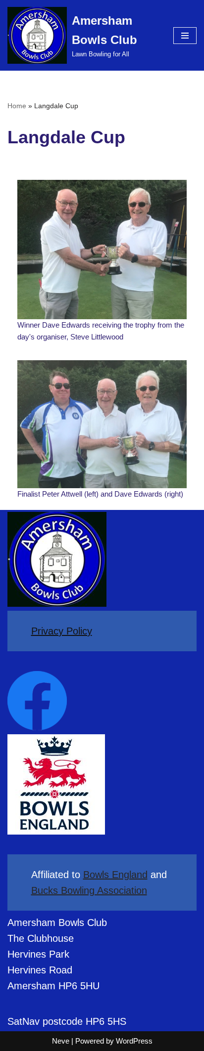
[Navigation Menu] (185, 35)
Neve (60, 1041)
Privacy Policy (61, 631)
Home (16, 106)
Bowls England (115, 874)
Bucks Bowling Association (89, 890)
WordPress (134, 1041)
